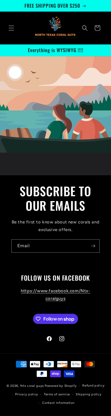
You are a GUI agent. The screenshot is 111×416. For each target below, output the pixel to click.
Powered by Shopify (61, 386)
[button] (11, 28)
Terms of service (57, 394)
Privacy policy (26, 394)
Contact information (58, 403)
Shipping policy (89, 394)
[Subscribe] (93, 246)
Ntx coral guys (32, 386)
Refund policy (93, 385)
